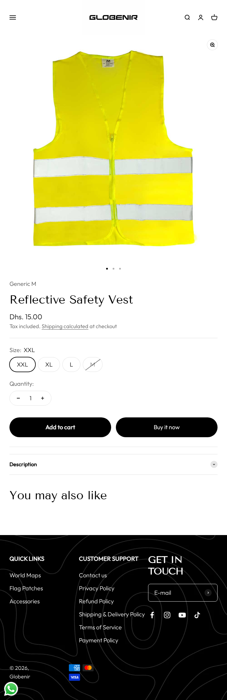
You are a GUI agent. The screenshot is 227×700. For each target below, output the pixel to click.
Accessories (24, 601)
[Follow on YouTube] (182, 615)
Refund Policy (96, 601)
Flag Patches (26, 588)
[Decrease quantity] (18, 398)
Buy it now (167, 427)
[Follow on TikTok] (197, 615)
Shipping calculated (65, 326)
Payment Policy (98, 640)
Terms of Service (100, 627)
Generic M (22, 283)
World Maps (25, 575)
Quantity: (21, 383)
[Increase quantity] (42, 398)
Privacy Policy (96, 588)
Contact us (93, 575)
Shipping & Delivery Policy (112, 614)
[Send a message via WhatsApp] (11, 689)
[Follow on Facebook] (152, 615)
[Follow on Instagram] (167, 615)
